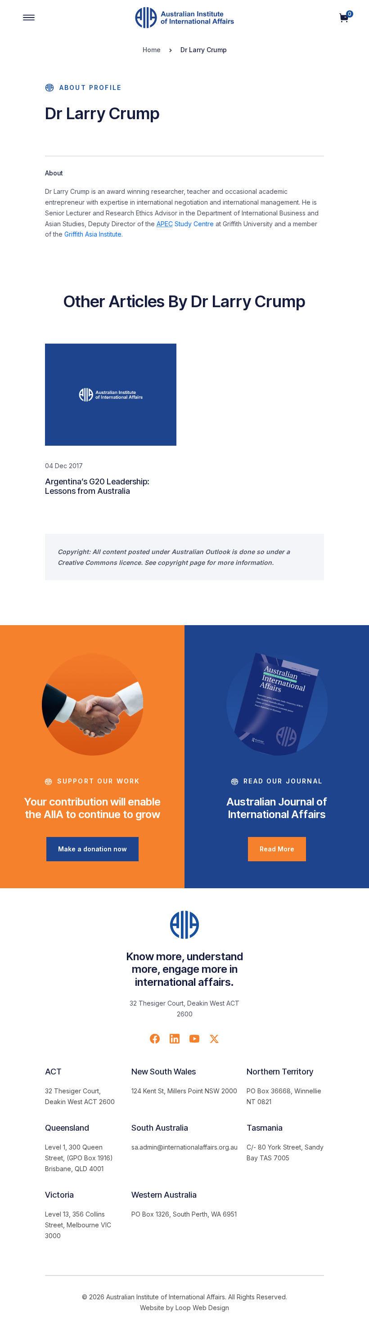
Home (152, 50)
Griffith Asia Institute (93, 234)
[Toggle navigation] (29, 17)
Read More (277, 849)
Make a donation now (92, 849)
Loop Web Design (202, 1307)
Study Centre (185, 224)
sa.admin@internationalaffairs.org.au (184, 1147)
